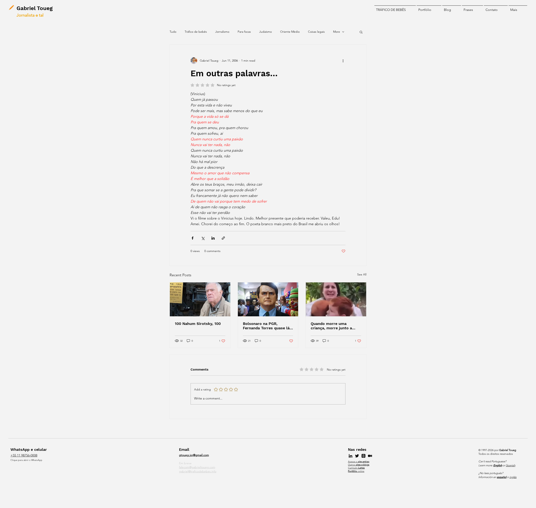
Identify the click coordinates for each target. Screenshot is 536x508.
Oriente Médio (290, 32)
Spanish (510, 465)
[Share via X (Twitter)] (203, 238)
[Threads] (363, 455)
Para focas (244, 32)
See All (361, 274)
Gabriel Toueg (35, 8)
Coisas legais (316, 32)
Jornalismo (222, 32)
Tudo (173, 32)
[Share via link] (223, 238)
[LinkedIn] (350, 455)
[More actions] (342, 60)
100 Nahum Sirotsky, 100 (198, 323)
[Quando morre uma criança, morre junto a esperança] (336, 299)
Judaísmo (265, 32)
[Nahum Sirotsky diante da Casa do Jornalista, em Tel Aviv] (200, 299)
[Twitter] (356, 455)
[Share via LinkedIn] (213, 238)
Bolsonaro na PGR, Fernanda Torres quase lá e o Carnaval (268, 325)
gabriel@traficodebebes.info (197, 471)
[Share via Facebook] (193, 238)
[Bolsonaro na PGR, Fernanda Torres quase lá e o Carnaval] (268, 299)
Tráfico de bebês (196, 32)
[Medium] (369, 455)
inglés (513, 477)
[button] (518, 7)
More (336, 32)
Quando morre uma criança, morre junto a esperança (331, 325)
